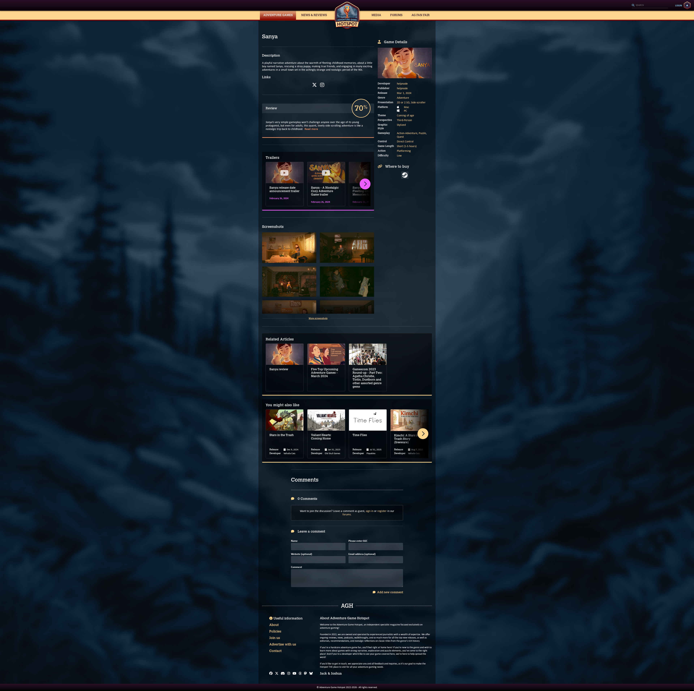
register (382, 511)
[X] (314, 85)
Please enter (357, 541)
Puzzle (422, 133)
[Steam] (404, 175)
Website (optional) (301, 554)
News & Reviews (314, 15)
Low (399, 155)
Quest (400, 136)
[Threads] (300, 673)
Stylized (401, 124)
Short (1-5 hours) (407, 146)
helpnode (402, 83)
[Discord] (283, 673)
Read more (311, 129)
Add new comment (389, 592)
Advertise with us (282, 644)
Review (271, 108)
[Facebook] (271, 673)
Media (376, 15)
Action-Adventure (407, 133)
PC (405, 110)
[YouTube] (294, 673)
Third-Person (404, 120)
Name (294, 541)
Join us (274, 638)
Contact (275, 651)
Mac (406, 107)
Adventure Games (278, 15)
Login (678, 5)
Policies (275, 631)
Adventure (403, 97)
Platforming (404, 151)
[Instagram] (322, 85)
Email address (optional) (362, 554)
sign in (369, 511)
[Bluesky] (311, 673)
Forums (396, 15)
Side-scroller (418, 102)
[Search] (650, 5)
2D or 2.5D (403, 102)
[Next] (365, 184)
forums (346, 514)
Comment (296, 567)
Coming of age (405, 115)
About (274, 625)
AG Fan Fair (421, 15)
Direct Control (405, 141)
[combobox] (650, 5)
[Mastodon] (305, 673)
